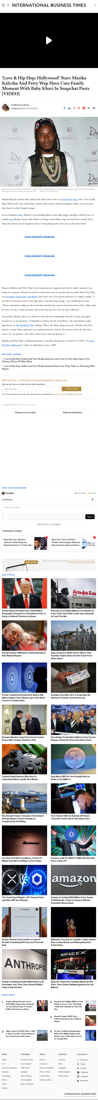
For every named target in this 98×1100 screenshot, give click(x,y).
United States (63, 1076)
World (4, 1060)
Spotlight (24, 1072)
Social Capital (26, 1064)
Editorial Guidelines (72, 412)
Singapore (62, 1068)
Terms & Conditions (47, 1068)
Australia (61, 1060)
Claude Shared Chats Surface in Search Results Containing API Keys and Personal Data (22, 942)
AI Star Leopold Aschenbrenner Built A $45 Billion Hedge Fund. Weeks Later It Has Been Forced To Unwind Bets (23, 698)
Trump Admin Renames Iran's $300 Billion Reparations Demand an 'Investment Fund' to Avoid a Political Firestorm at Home (24, 613)
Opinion (5, 1088)
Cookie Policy (45, 1076)
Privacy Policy (77, 394)
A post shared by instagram (39, 236)
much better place (69, 199)
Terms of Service (61, 394)
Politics (4, 1080)
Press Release (26, 1076)
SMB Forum (25, 1068)
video (20, 214)
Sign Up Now (31, 562)
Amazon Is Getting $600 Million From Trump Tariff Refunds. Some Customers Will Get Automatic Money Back (72, 900)
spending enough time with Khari (21, 296)
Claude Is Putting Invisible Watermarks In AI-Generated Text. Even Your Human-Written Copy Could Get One (23, 984)
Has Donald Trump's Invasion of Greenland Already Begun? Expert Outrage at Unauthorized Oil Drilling (23, 819)
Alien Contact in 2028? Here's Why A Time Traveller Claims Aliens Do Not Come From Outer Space (71, 656)
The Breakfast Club (25, 325)
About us (43, 1060)
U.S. (3, 1064)
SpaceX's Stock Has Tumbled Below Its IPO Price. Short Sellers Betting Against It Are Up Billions (72, 984)
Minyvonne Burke (21, 105)
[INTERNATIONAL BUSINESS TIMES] (49, 5)
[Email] (89, 108)
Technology (6, 1076)
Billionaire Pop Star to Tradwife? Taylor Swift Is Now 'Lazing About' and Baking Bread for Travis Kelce (73, 942)
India (60, 1064)
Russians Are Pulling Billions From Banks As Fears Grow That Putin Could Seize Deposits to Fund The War (72, 613)
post (11, 219)
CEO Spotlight (26, 1080)
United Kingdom (64, 1072)
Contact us (44, 1064)
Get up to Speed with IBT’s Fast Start (81, 561)
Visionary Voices (27, 1060)
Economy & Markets (9, 1068)
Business (5, 1072)
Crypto (4, 1084)
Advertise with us (46, 1080)
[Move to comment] (93, 108)
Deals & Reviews (27, 1084)
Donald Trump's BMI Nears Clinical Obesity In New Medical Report (67, 1018)
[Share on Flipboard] (79, 108)
